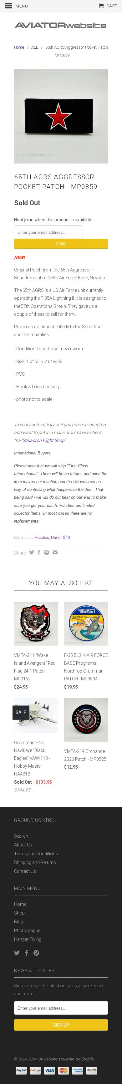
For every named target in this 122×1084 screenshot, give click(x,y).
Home (20, 904)
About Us (23, 844)
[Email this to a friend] (54, 552)
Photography (27, 930)
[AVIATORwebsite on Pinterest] (36, 953)
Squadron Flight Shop (43, 440)
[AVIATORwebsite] (61, 23)
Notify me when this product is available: (53, 219)
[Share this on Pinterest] (46, 552)
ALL (34, 47)
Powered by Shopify (76, 1059)
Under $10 (60, 537)
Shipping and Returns (35, 862)
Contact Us (25, 871)
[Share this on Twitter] (31, 552)
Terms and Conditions (36, 853)
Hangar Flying (27, 939)
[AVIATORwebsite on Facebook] (26, 953)
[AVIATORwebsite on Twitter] (17, 953)
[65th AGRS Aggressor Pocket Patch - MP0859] (61, 116)
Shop (19, 912)
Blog (18, 921)
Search (21, 836)
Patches (42, 537)
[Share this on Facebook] (38, 552)
